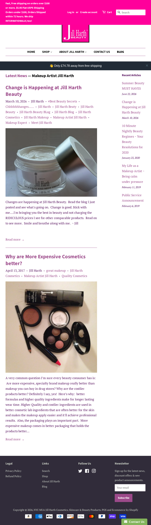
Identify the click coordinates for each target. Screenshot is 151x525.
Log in (70, 12)
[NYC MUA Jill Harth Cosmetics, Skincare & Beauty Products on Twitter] (80, 471)
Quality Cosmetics (74, 276)
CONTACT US (102, 52)
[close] (147, 65)
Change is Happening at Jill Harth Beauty (44, 91)
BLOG (120, 52)
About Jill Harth (51, 481)
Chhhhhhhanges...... (20, 106)
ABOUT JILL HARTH (72, 52)
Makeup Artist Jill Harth (70, 117)
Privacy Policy (13, 471)
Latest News (16, 76)
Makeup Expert (16, 122)
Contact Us (136, 521)
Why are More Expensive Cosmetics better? (45, 260)
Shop (45, 476)
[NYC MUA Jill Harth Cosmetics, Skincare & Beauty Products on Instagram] (94, 471)
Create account (88, 12)
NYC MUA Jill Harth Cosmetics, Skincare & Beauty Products (67, 510)
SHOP (46, 52)
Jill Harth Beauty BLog (35, 112)
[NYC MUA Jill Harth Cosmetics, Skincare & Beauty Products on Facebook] (87, 471)
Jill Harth (44, 106)
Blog (44, 486)
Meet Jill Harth (41, 122)
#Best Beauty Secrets (62, 101)
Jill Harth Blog (64, 112)
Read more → (15, 239)
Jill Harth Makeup (36, 117)
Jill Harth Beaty (65, 106)
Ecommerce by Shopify (125, 510)
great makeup (56, 270)
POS (104, 510)
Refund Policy (13, 476)
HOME (31, 52)
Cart (109, 12)
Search (46, 471)
